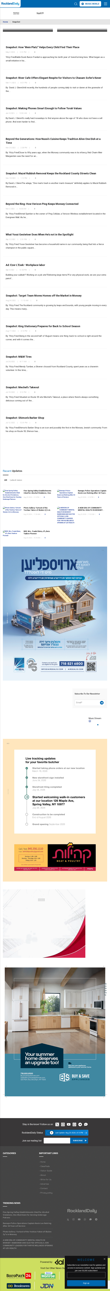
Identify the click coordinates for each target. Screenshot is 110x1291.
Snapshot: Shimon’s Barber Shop (25, 417)
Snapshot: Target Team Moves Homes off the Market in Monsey (43, 295)
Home (5, 22)
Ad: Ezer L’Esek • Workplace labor (25, 264)
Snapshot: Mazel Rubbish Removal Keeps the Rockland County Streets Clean (51, 173)
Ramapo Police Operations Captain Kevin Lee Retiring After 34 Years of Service (92, 493)
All (5, 480)
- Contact (43, 1188)
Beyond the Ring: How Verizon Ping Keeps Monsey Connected (42, 203)
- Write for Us (45, 1180)
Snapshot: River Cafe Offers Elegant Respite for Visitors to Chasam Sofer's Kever (53, 77)
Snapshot (16, 22)
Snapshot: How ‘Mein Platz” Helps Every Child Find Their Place (42, 47)
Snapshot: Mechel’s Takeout (22, 387)
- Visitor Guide (45, 1171)
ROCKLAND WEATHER (45, 13)
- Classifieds (44, 1166)
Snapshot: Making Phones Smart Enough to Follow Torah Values (44, 108)
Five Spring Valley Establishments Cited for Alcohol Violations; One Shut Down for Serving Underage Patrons (26, 1215)
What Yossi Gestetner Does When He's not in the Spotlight (39, 234)
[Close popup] (104, 1259)
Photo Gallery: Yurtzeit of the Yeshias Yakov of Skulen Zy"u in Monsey (37, 510)
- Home (42, 1162)
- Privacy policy (45, 1193)
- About (42, 1175)
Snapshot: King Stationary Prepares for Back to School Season (43, 326)
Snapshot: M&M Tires (19, 356)
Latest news (16, 480)
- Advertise (44, 1184)
